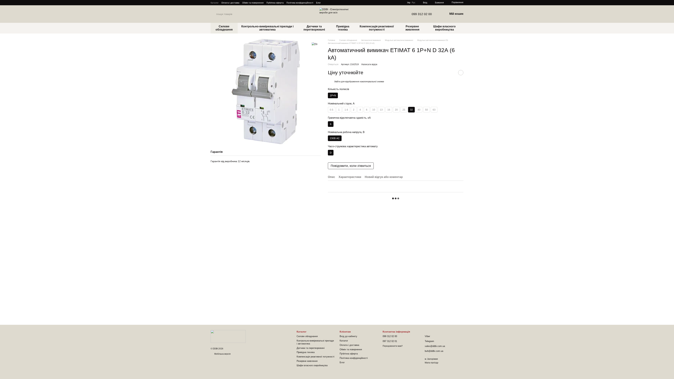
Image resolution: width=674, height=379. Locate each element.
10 (373, 109)
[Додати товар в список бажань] (460, 72)
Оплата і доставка (230, 3)
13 (381, 109)
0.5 (331, 109)
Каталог (215, 3)
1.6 (346, 109)
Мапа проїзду (431, 362)
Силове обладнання (224, 28)
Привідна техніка (342, 28)
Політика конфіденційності (299, 3)
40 (419, 109)
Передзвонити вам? (393, 346)
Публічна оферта (275, 3)
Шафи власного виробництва (444, 28)
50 (426, 109)
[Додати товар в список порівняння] (452, 72)
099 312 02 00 (422, 14)
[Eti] (314, 43)
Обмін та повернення (253, 3)
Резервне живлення (412, 28)
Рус (413, 3)
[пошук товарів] (213, 14)
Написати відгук (369, 64)
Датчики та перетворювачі (314, 28)
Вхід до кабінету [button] (348, 336)
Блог (318, 3)
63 (434, 109)
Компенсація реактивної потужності (377, 28)
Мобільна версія (222, 354)
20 (396, 109)
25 (403, 109)
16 (388, 109)
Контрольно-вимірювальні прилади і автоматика (267, 28)
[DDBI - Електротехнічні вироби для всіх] (228, 336)
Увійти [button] (337, 81)
